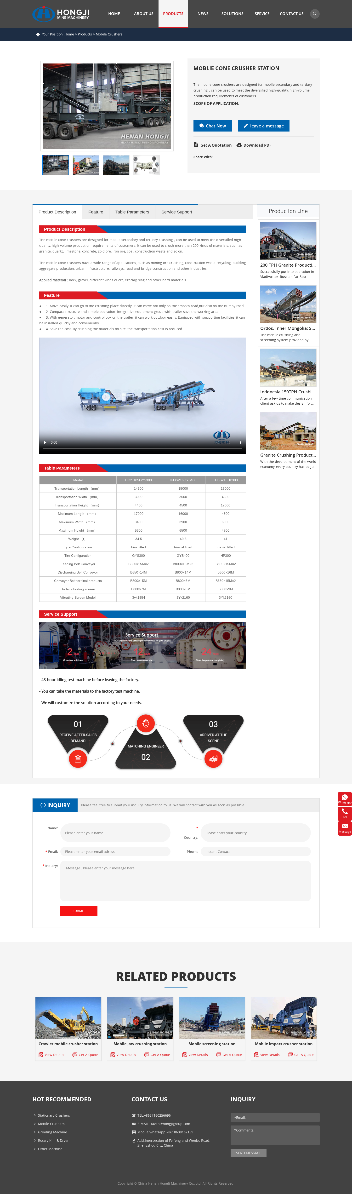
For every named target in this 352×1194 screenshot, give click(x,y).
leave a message (267, 126)
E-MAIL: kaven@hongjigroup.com (163, 1123)
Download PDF (257, 145)
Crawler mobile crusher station (68, 1043)
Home (114, 13)
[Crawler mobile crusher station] (68, 1018)
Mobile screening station (212, 1043)
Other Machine (50, 1149)
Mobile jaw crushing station (140, 1043)
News (203, 13)
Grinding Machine (52, 1132)
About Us (143, 13)
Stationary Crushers (54, 1115)
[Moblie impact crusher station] (284, 1018)
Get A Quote (88, 1054)
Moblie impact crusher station (284, 1043)
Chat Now (216, 126)
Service (262, 13)
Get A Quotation (215, 145)
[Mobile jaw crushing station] (140, 1018)
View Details (54, 1054)
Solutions (232, 13)
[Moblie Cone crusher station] (107, 106)
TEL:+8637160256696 (154, 1115)
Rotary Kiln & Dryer (53, 1140)
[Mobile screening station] (212, 1018)
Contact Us (292, 13)
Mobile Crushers (109, 34)
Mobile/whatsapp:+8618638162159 (165, 1132)
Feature (95, 212)
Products (173, 13)
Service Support (176, 212)
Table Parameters (132, 212)
